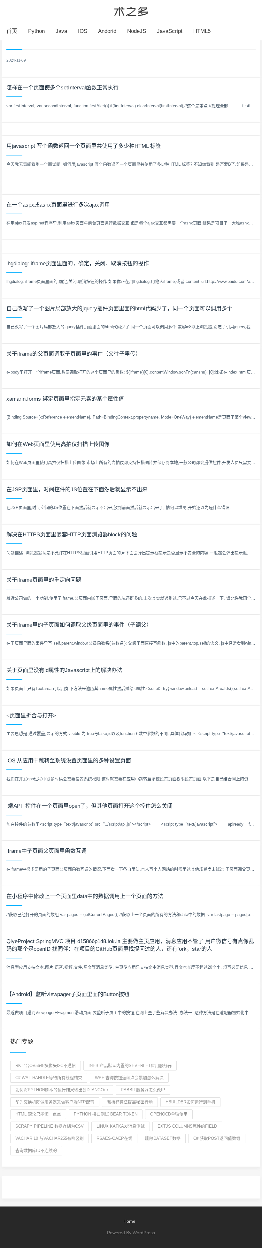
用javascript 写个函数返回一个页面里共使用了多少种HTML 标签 (83, 146)
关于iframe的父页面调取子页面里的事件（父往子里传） (73, 354)
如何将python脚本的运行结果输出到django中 (61, 1089)
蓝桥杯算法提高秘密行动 (130, 1102)
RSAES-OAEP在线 (114, 1138)
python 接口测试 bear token (105, 1114)
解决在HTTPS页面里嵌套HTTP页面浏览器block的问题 (71, 535)
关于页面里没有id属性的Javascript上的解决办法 (64, 670)
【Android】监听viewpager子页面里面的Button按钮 (67, 994)
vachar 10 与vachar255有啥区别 (49, 1138)
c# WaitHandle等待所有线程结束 (48, 1077)
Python (36, 31)
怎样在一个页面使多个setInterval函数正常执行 (62, 88)
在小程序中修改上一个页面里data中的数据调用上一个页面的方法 (84, 896)
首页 (11, 31)
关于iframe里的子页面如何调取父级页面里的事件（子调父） (79, 625)
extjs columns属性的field (187, 1126)
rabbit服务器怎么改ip (143, 1089)
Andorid (107, 31)
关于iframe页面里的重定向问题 (43, 580)
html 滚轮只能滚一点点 (38, 1114)
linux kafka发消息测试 (120, 1126)
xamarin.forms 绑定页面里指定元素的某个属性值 (65, 399)
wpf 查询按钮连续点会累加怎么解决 (129, 1077)
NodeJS (136, 31)
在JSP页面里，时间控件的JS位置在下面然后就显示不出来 (77, 490)
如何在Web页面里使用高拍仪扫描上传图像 (58, 444)
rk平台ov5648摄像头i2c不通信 (45, 1065)
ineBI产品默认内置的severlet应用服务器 (130, 1065)
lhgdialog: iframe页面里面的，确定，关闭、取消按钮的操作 (77, 264)
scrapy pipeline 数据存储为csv (49, 1126)
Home (129, 1221)
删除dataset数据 (163, 1138)
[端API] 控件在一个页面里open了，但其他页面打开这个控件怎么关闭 (89, 806)
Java (61, 31)
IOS (82, 31)
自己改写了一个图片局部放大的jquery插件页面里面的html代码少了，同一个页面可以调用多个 (119, 309)
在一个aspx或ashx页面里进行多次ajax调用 (58, 205)
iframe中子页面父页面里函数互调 (46, 851)
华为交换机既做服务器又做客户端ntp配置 (54, 1102)
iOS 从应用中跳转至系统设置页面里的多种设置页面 (68, 761)
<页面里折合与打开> (31, 716)
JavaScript (169, 31)
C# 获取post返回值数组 (216, 1138)
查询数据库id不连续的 (36, 1150)
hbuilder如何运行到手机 (190, 1102)
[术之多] (131, 10)
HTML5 (202, 31)
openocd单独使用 (169, 1114)
